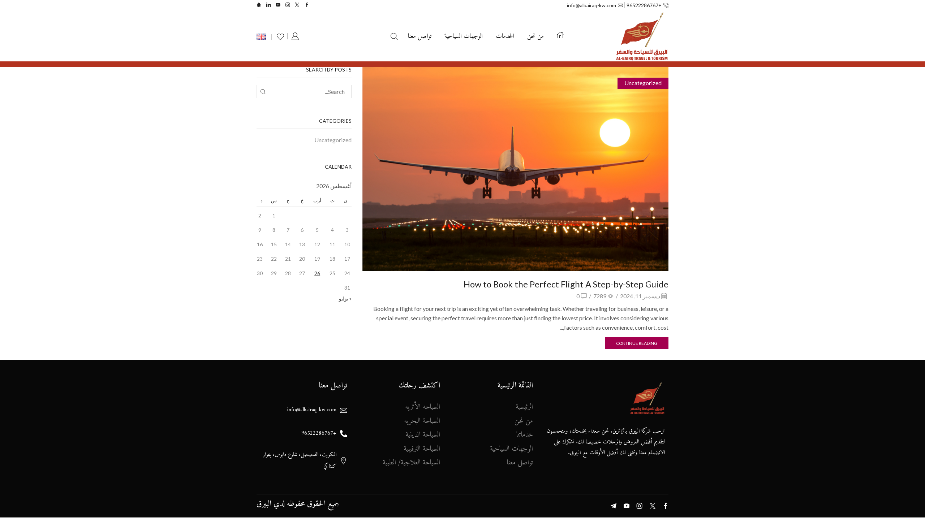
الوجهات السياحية (463, 36)
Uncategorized (643, 82)
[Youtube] (278, 5)
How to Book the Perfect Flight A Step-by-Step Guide (566, 284)
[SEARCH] (263, 91)
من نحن (535, 36)
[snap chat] (259, 5)
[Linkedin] (268, 5)
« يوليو (345, 298)
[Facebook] (307, 5)
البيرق (264, 504)
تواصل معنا (419, 36)
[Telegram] (613, 506)
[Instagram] (287, 5)
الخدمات (505, 36)
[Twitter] (297, 5)
